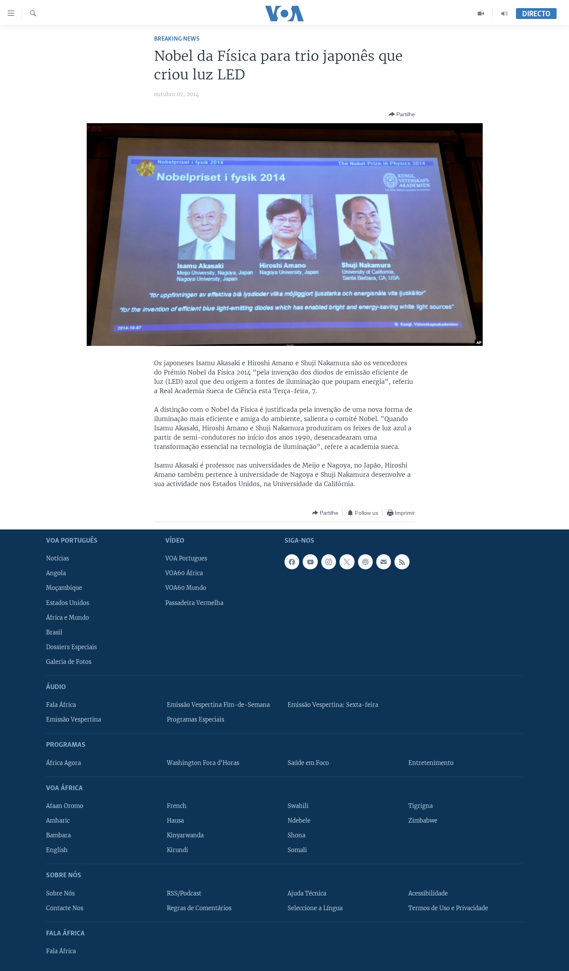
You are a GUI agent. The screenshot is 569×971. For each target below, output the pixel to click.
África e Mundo (67, 617)
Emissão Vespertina (73, 720)
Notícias (57, 558)
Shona (296, 835)
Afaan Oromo (64, 806)
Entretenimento (431, 763)
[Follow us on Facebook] (291, 562)
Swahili (298, 806)
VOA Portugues (186, 558)
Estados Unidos (67, 603)
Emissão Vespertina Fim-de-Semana (218, 705)
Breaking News (177, 39)
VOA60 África (184, 573)
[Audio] (504, 13)
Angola (56, 573)
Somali (297, 850)
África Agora (63, 763)
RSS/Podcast (184, 893)
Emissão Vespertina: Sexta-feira (333, 705)
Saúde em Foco (308, 763)
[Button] (402, 114)
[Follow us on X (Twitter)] (346, 562)
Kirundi (177, 850)
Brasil (54, 632)
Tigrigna (420, 806)
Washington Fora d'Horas (203, 763)
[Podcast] (365, 562)
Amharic (58, 820)
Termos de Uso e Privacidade (448, 908)
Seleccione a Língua (315, 908)
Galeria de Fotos (68, 661)
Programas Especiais (195, 720)
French (177, 806)
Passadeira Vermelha (194, 603)
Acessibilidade (428, 893)
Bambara (58, 835)
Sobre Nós (60, 893)
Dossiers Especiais (71, 647)
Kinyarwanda (185, 835)
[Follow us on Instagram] (328, 562)
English (57, 850)
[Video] (481, 13)
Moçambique (64, 588)
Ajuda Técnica (307, 893)
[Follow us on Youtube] (310, 562)
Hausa (175, 820)
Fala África (61, 705)
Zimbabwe (422, 820)
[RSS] (401, 562)
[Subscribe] (383, 562)
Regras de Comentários (199, 908)
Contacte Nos (64, 908)
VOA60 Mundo (185, 588)
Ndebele (299, 820)
